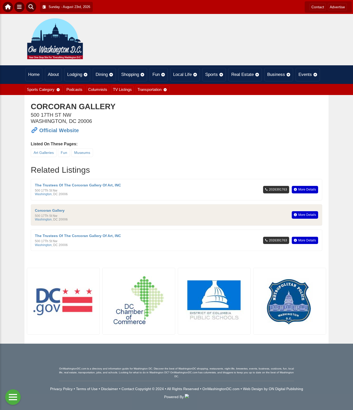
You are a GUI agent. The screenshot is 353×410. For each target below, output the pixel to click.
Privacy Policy (61, 389)
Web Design (253, 389)
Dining (102, 74)
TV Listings (122, 89)
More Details (307, 189)
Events (305, 74)
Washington (43, 194)
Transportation (149, 89)
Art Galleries (44, 153)
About (53, 74)
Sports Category (41, 89)
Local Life (182, 74)
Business (276, 74)
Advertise (337, 7)
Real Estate (242, 74)
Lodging (74, 74)
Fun (156, 74)
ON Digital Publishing (286, 389)
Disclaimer (109, 389)
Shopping (130, 74)
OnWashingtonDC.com (221, 389)
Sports (211, 74)
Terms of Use (87, 389)
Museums (82, 153)
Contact (317, 7)
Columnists (97, 89)
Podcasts (74, 89)
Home (34, 74)
